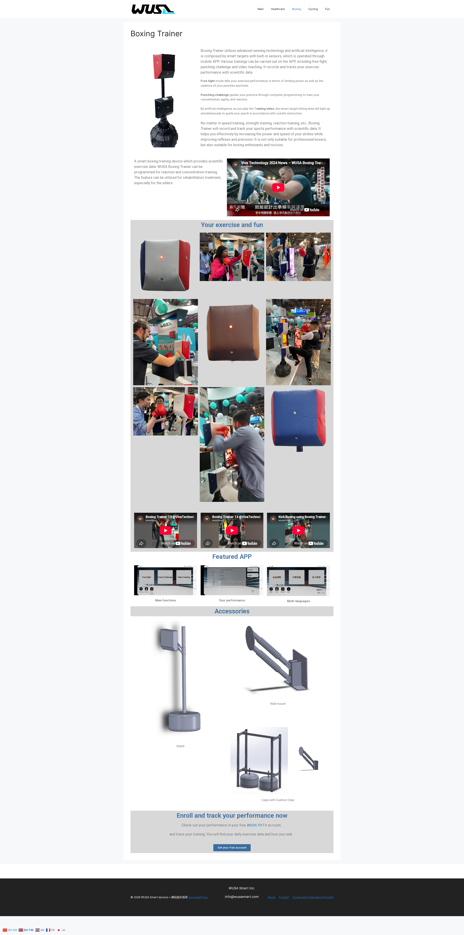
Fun (327, 9)
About (271, 897)
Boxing (296, 9)
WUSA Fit (254, 825)
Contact (284, 897)
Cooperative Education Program (313, 897)
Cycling (313, 9)
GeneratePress (198, 897)
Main (261, 9)
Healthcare (278, 9)
